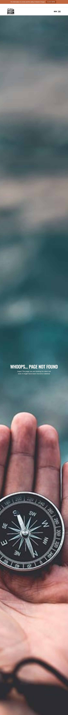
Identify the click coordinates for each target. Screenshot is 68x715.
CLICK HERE (51, 2)
